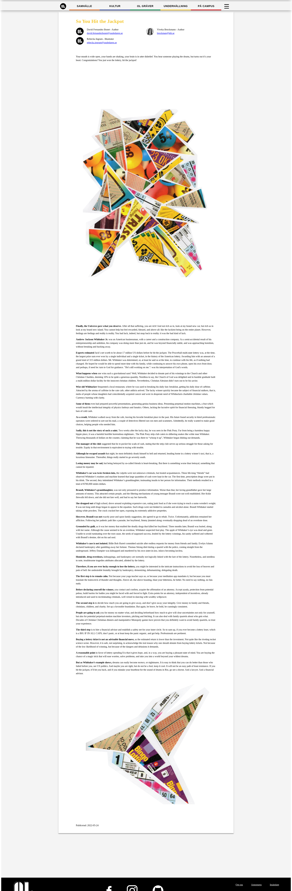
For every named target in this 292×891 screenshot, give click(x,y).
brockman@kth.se (165, 33)
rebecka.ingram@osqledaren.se (102, 42)
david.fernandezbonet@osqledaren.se (105, 33)
